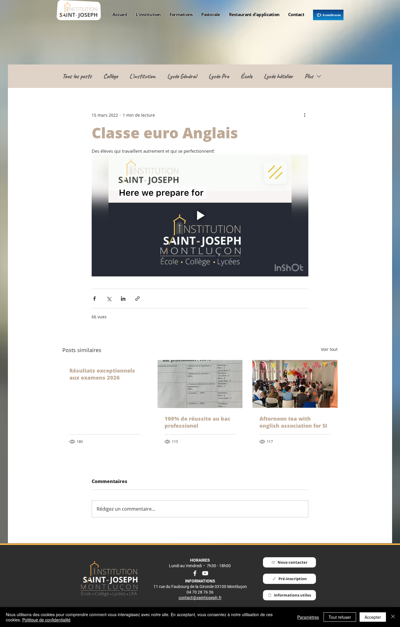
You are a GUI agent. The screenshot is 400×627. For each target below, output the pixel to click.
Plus (309, 76)
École (246, 76)
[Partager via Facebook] (94, 298)
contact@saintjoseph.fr (200, 597)
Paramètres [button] (308, 617)
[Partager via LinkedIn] (123, 298)
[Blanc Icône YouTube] (205, 573)
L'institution (142, 76)
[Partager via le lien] (137, 298)
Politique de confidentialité (46, 620)
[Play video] (200, 215)
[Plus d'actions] (304, 114)
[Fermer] (392, 617)
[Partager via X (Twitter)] (109, 298)
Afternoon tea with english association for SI (293, 422)
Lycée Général (182, 76)
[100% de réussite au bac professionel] (200, 384)
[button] (181, 14)
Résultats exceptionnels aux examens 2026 (102, 374)
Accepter (373, 617)
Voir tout (329, 349)
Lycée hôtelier (278, 76)
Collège (110, 76)
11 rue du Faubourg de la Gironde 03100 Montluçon (200, 586)
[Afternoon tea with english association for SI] (295, 384)
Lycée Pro (218, 76)
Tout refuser (340, 617)
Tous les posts (77, 76)
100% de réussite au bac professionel (197, 422)
